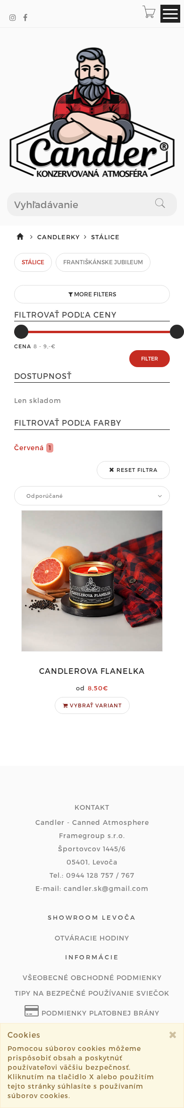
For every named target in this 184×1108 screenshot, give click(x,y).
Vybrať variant (95, 705)
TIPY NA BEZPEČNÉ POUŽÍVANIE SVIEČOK (92, 993)
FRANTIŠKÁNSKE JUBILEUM (103, 262)
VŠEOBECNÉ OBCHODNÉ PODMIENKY (92, 978)
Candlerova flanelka (92, 670)
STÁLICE (33, 262)
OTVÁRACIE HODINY (92, 938)
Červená (32, 448)
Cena (22, 346)
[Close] (173, 1035)
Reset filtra (136, 470)
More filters (94, 294)
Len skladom (37, 400)
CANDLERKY (59, 237)
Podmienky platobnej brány (99, 1013)
